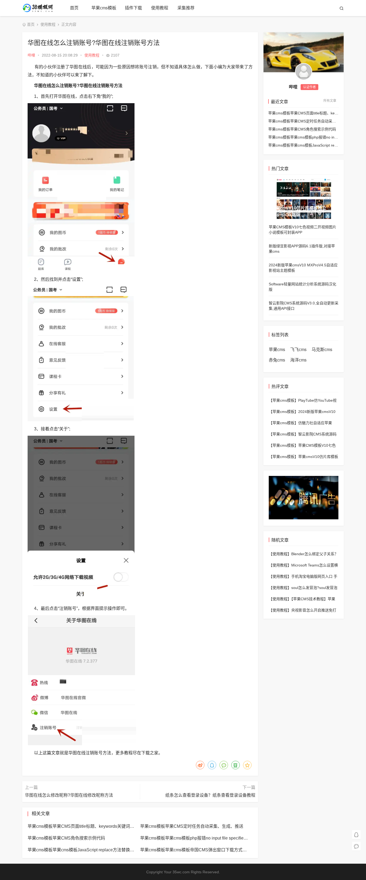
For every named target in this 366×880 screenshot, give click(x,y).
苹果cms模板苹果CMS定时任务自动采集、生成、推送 (303, 121)
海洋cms (298, 360)
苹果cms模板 (103, 8)
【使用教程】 (280, 554)
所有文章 (329, 101)
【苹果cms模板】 (283, 400)
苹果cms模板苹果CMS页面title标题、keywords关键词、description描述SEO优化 (303, 113)
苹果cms (277, 349)
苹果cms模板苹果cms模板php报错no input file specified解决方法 (303, 137)
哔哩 (31, 55)
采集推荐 (186, 8)
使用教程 (159, 8)
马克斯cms (322, 349)
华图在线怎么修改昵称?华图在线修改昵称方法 (69, 795)
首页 (74, 8)
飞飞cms (298, 349)
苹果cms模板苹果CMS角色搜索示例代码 (302, 129)
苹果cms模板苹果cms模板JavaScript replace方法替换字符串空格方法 (303, 145)
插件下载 (133, 8)
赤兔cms (277, 360)
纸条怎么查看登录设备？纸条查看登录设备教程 (210, 795)
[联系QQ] (356, 834)
